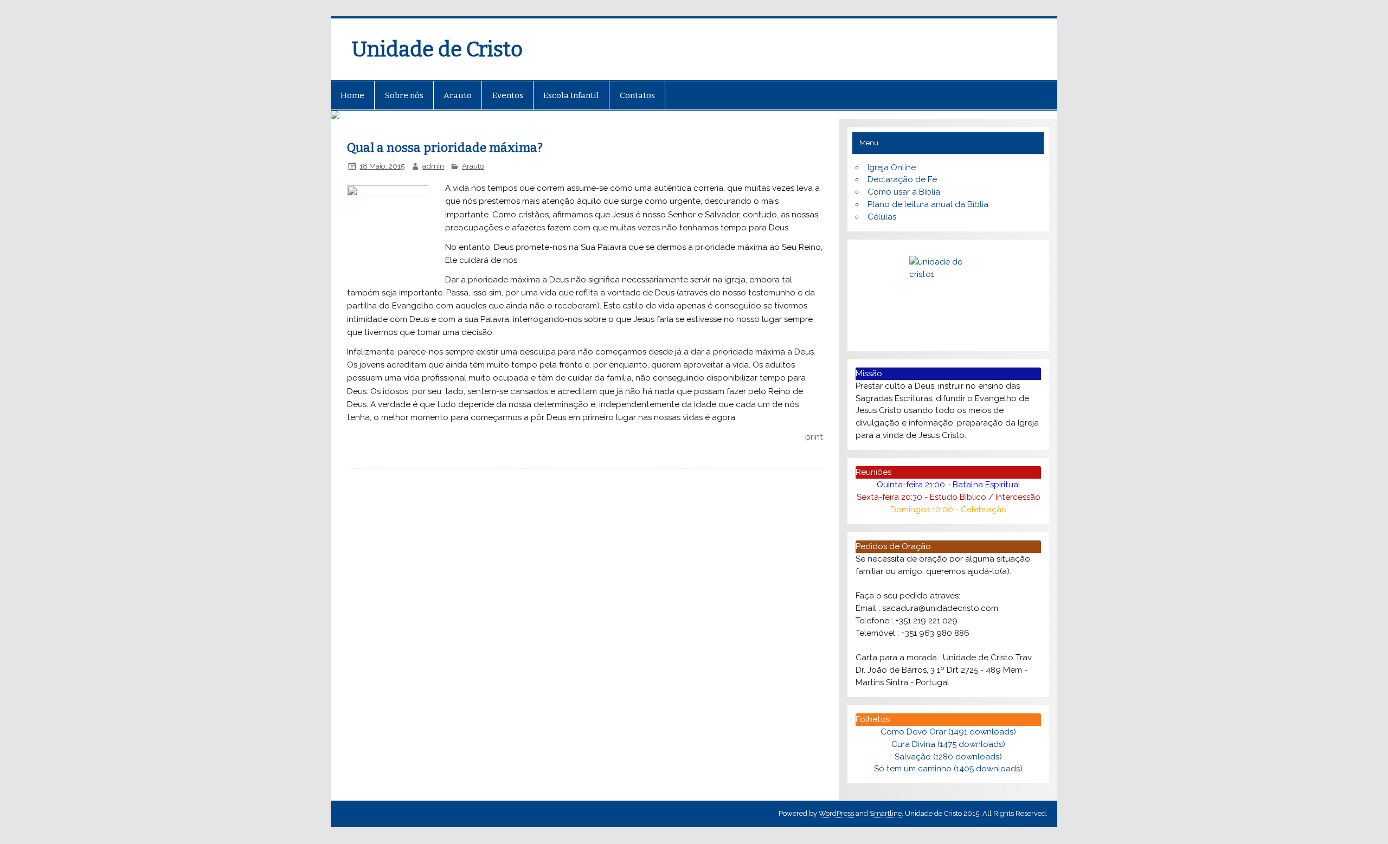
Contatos (637, 95)
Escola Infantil (571, 95)
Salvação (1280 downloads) (948, 757)
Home (352, 95)
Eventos (507, 95)
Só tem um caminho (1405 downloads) (948, 769)
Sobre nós (404, 95)
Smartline (886, 813)
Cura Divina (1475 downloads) (948, 744)
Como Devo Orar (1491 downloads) (948, 732)
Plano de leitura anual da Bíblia (928, 204)
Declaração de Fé (902, 179)
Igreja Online (892, 167)
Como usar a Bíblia (904, 192)
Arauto (458, 95)
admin (433, 166)
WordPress (836, 813)
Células (882, 217)
